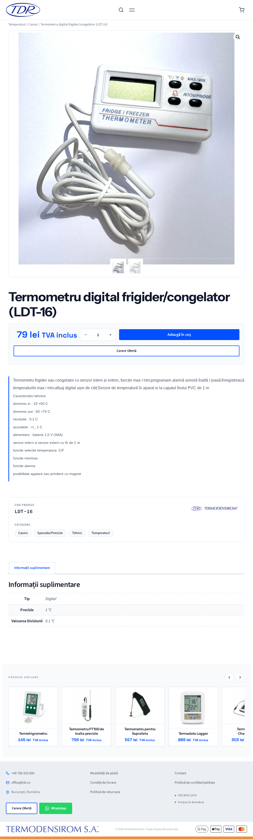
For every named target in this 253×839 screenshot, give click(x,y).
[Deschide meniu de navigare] (131, 10)
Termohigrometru (33, 733)
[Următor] (240, 677)
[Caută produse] (121, 10)
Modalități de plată (104, 773)
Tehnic (77, 533)
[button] (237, 37)
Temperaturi (100, 533)
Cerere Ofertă (127, 350)
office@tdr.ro (20, 782)
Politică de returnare (105, 792)
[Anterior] (229, 677)
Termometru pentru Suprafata (140, 731)
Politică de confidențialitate (195, 782)
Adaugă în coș (179, 334)
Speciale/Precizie (50, 533)
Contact (180, 773)
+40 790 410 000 (22, 773)
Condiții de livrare (103, 782)
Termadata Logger (193, 733)
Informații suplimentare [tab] (32, 567)
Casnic (23, 533)
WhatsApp (58, 808)
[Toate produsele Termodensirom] (213, 508)
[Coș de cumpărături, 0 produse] (241, 9)
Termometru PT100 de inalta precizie (86, 731)
